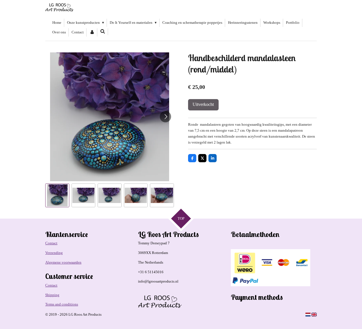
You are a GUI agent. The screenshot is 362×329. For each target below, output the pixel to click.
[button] (57, 195)
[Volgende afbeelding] (165, 116)
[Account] (92, 32)
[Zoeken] (102, 31)
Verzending (54, 253)
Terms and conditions (61, 304)
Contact (51, 243)
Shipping (52, 295)
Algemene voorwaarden (63, 262)
